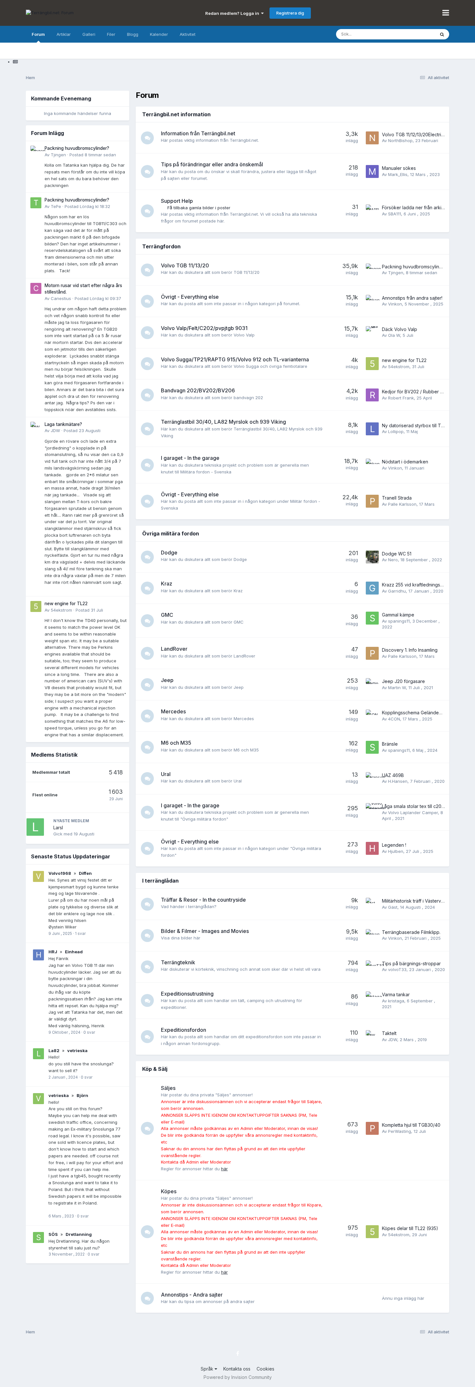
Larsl (58, 827)
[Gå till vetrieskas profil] (38, 1098)
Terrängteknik (178, 962)
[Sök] (442, 34)
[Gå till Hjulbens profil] (372, 848)
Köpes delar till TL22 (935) (410, 1228)
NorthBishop (400, 140)
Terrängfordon (161, 246)
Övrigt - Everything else (190, 297)
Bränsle (390, 744)
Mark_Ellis (397, 174)
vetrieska (77, 1050)
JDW (55, 430)
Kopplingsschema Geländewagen (417, 712)
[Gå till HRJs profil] (38, 954)
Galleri (88, 34)
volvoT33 (397, 969)
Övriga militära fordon (170, 533)
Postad (92, 154)
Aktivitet (187, 34)
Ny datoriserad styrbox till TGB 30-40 (422, 425)
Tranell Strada (397, 498)
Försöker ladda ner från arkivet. (415, 207)
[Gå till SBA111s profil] (372, 210)
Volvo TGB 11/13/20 (185, 265)
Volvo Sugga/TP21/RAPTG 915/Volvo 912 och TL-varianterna (235, 359)
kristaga (396, 1000)
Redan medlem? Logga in (233, 13)
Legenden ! (394, 845)
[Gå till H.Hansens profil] (372, 778)
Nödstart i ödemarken (405, 461)
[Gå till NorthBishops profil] (372, 137)
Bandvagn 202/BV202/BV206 (198, 390)
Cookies (265, 1368)
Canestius (61, 298)
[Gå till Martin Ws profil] (372, 684)
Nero (393, 559)
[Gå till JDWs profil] (35, 427)
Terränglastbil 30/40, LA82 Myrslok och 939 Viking (223, 422)
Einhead (74, 951)
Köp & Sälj (154, 1069)
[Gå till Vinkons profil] (372, 301)
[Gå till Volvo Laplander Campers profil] (372, 809)
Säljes (168, 1088)
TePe (56, 206)
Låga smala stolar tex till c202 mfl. (417, 806)
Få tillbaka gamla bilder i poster (198, 207)
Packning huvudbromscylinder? (77, 148)
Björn (82, 1095)
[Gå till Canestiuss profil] (35, 288)
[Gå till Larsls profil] (35, 827)
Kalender (159, 34)
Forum (38, 34)
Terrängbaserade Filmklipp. (411, 932)
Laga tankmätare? (63, 424)
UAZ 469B (393, 775)
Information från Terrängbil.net (198, 133)
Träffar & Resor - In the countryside (203, 899)
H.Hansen (397, 781)
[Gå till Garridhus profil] (372, 588)
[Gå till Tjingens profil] (35, 151)
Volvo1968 (59, 873)
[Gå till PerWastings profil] (372, 1128)
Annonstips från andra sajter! (412, 298)
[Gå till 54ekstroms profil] (35, 606)
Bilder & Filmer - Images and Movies (205, 931)
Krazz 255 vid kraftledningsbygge (418, 584)
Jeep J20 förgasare (403, 681)
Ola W (394, 335)
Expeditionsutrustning (187, 993)
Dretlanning (79, 1234)
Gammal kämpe (398, 614)
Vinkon (395, 303)
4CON (394, 718)
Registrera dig (290, 13)
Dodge (169, 552)
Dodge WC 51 (396, 553)
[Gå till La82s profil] (38, 1053)
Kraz (166, 583)
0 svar (89, 1032)
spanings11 (399, 621)
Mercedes (173, 711)
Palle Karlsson (402, 504)
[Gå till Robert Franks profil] (372, 394)
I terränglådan (160, 880)
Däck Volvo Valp (399, 329)
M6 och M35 (176, 743)
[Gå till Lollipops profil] (372, 428)
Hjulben (395, 851)
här (224, 1168)
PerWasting (399, 1131)
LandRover (174, 649)
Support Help (177, 201)
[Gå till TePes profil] (35, 202)
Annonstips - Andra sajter (192, 1294)
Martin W (397, 687)
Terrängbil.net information (176, 114)
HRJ (52, 951)
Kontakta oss (236, 1368)
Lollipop (396, 431)
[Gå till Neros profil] (372, 557)
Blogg (132, 34)
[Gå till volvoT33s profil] (372, 966)
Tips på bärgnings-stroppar (411, 963)
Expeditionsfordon (183, 1030)
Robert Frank (401, 397)
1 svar (80, 933)
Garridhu (397, 591)
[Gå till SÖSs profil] (38, 1237)
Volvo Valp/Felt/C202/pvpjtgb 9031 (204, 328)
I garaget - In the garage (190, 458)
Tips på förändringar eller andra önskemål (212, 164)
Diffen (85, 873)
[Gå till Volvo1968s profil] (38, 876)
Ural (166, 774)
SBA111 (394, 213)
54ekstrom (61, 610)
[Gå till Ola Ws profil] (372, 332)
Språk (208, 1368)
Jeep (167, 680)
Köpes (168, 1191)
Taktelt (389, 1033)
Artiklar (64, 34)
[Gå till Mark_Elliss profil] (372, 171)
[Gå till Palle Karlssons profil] (372, 501)
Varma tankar (396, 994)
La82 (53, 1050)
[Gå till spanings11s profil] (372, 618)
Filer (111, 34)
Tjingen (58, 154)
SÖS (53, 1234)
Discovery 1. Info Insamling (410, 650)
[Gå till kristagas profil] (372, 997)
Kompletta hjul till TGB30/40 (411, 1125)
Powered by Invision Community (238, 1377)
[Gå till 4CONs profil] (372, 715)
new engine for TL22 (66, 603)
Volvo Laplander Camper (413, 812)
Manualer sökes (399, 168)
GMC (167, 615)
